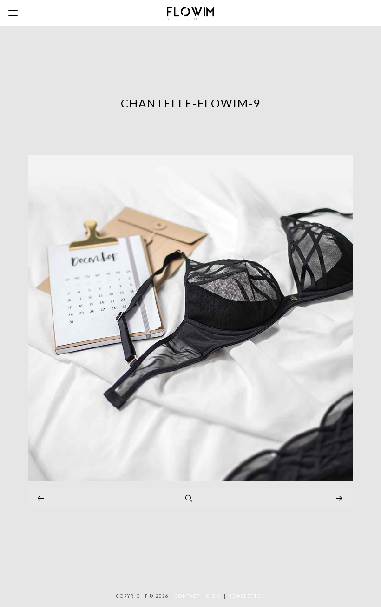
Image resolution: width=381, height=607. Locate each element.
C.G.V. (214, 596)
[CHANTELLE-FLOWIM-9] (190, 478)
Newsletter (246, 596)
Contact (187, 596)
